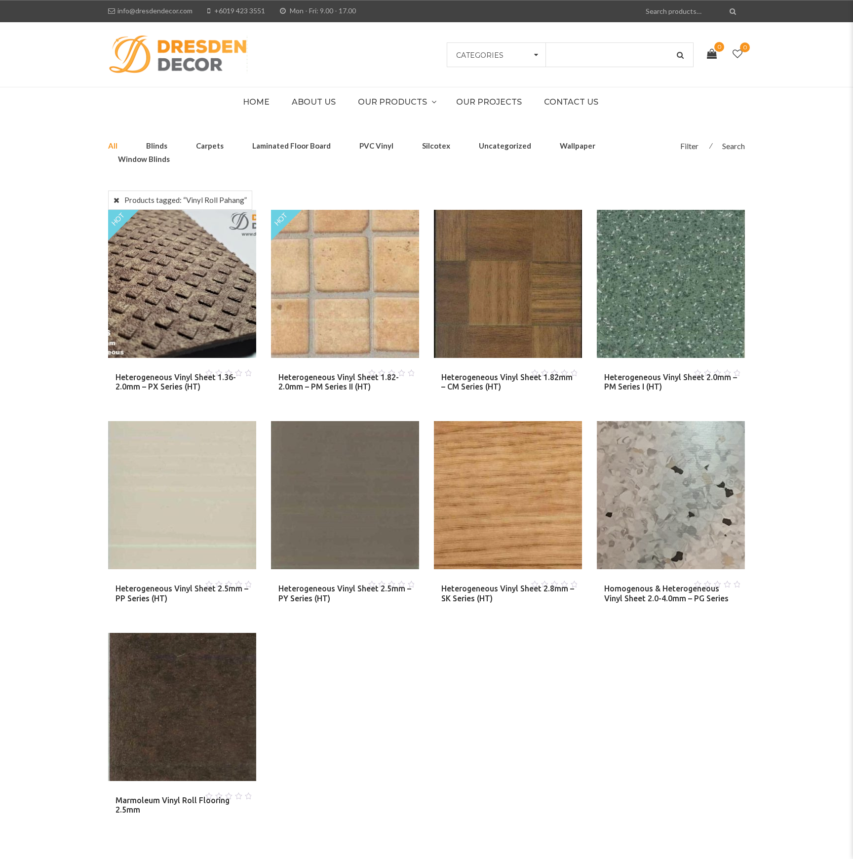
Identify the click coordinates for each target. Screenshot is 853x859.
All (112, 145)
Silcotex (436, 145)
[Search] (734, 11)
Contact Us (571, 102)
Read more (170, 370)
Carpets (210, 145)
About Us (314, 102)
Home (256, 102)
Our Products (392, 102)
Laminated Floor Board (291, 145)
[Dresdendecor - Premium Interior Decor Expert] (177, 53)
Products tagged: (185, 199)
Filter (689, 146)
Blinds (156, 145)
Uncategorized (505, 145)
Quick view (194, 370)
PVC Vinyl (376, 145)
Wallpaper (577, 145)
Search (733, 146)
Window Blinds (144, 159)
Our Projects (489, 102)
